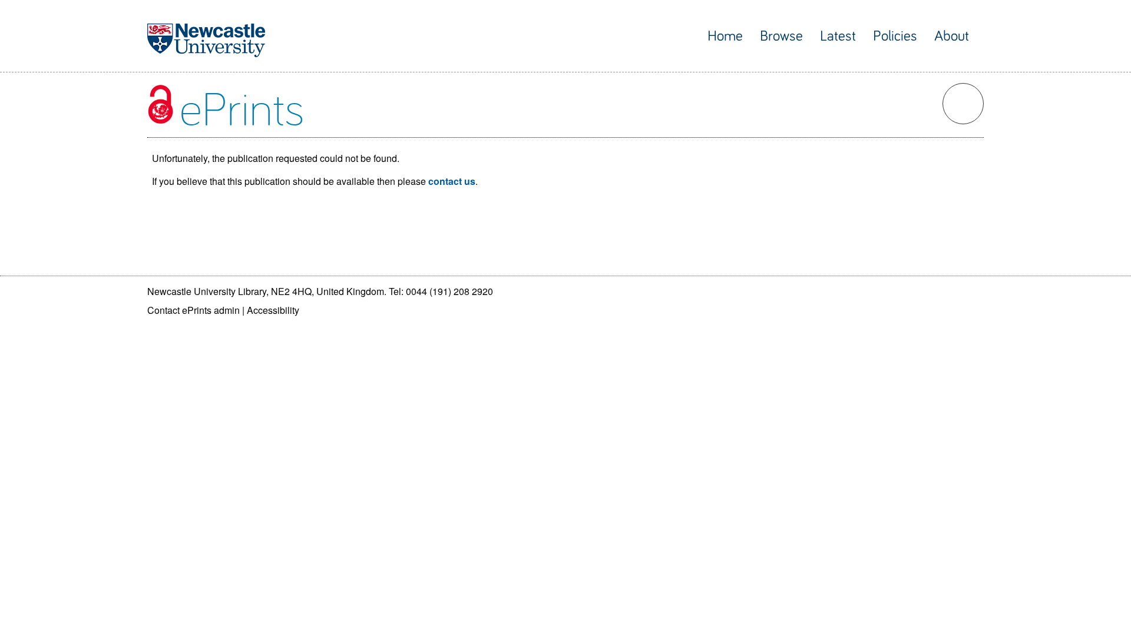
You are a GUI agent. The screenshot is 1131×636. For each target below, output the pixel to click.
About (951, 36)
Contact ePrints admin (193, 310)
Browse (781, 36)
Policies (895, 36)
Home (725, 36)
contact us (451, 181)
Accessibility (273, 310)
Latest (838, 36)
